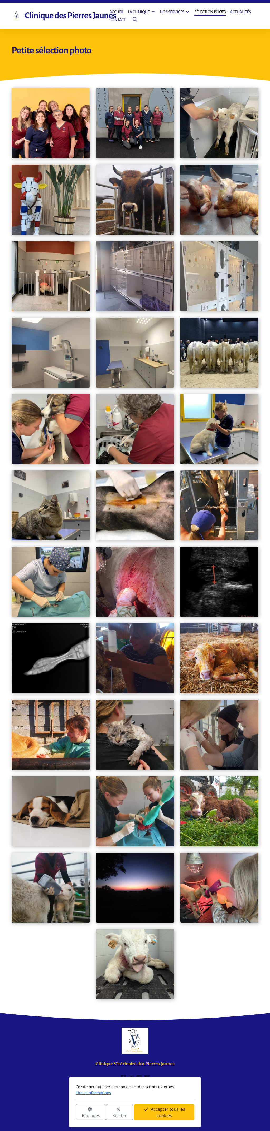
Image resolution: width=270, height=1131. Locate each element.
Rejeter (119, 1115)
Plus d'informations (93, 1092)
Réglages (91, 1115)
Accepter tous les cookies (168, 1112)
